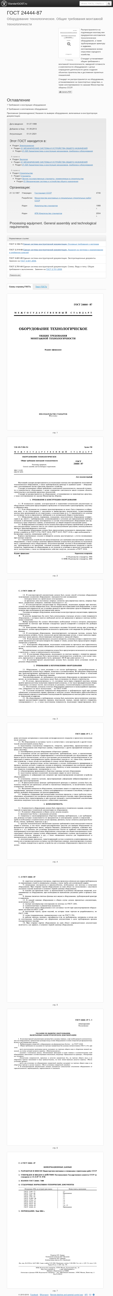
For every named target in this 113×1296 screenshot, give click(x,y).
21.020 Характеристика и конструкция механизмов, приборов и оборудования (57, 151)
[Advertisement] (30, 47)
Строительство (26, 173)
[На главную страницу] (4, 3)
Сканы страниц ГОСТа (20, 286)
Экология (23, 159)
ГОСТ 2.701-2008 (54, 269)
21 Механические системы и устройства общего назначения (51, 181)
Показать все (15, 275)
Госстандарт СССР (43, 192)
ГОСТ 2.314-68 (16, 249)
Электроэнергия (26, 145)
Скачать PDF (66, 92)
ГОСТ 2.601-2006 (28, 260)
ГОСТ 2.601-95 (16, 258)
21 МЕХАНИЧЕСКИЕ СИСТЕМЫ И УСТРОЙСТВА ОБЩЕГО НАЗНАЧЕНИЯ (54, 148)
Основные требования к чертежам (61, 244)
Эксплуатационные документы (59, 258)
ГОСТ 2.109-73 (16, 244)
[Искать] (109, 3)
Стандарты (26, 175)
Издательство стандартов (46, 205)
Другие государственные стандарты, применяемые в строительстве (53, 178)
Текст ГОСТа (41, 286)
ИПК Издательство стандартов (48, 213)
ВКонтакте (44, 1294)
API (86, 1294)
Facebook (34, 1294)
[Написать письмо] (90, 1294)
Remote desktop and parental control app (66, 1294)
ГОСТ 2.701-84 (16, 266)
